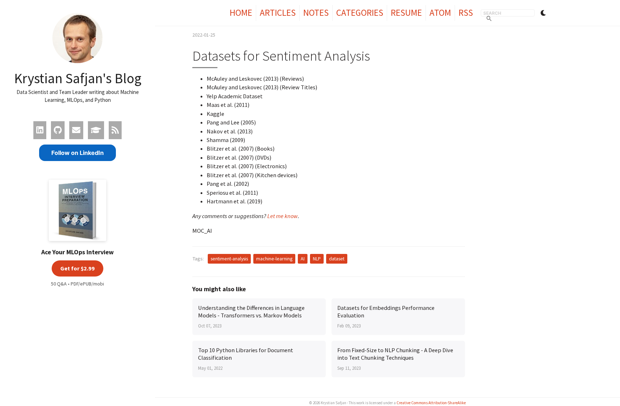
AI (303, 258)
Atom (440, 12)
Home (241, 12)
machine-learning (274, 258)
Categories (359, 12)
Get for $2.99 (77, 268)
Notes (316, 12)
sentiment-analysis (229, 258)
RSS (466, 12)
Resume (406, 12)
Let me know (282, 215)
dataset (336, 258)
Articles (278, 12)
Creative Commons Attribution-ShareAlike (431, 402)
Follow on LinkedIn (77, 152)
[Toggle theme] (543, 13)
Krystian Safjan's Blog (77, 78)
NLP (317, 258)
